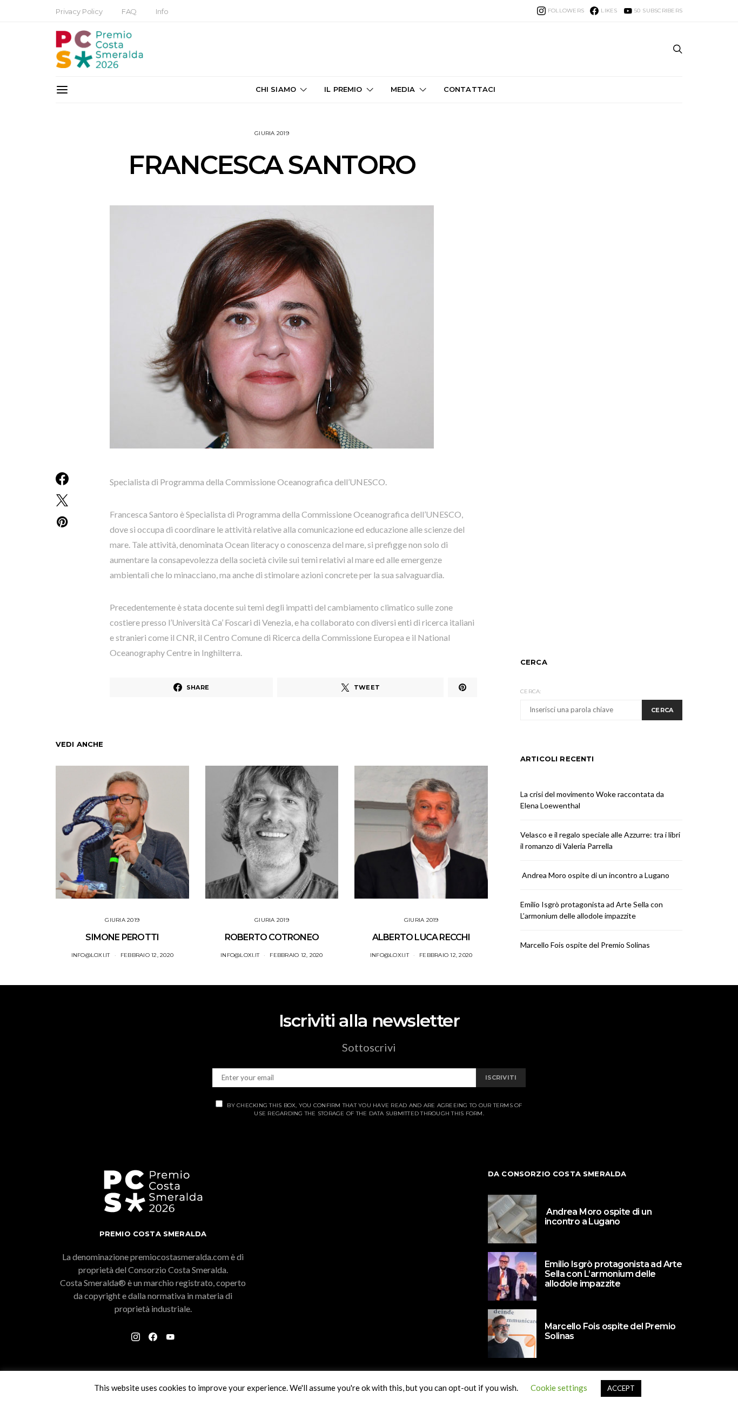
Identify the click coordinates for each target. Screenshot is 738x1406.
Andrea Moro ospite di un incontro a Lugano (594, 875)
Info (162, 11)
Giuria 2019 (271, 133)
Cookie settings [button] (559, 1387)
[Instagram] (135, 1337)
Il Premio (343, 89)
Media (403, 89)
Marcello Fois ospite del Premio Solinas (585, 944)
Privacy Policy (79, 11)
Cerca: (530, 691)
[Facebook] (152, 1337)
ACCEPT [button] (621, 1388)
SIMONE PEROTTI (122, 937)
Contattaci (470, 89)
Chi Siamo (276, 89)
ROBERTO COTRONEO (272, 937)
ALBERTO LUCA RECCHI (421, 937)
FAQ (129, 11)
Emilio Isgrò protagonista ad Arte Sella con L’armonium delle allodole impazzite (613, 1274)
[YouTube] (170, 1337)
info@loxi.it (90, 955)
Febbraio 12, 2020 (146, 955)
